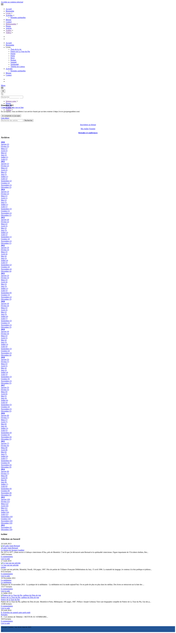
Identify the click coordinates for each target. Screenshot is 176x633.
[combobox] (12, 97)
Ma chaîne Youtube (88, 129)
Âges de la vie (16, 49)
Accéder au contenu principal (12, 2)
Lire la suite (5, 559)
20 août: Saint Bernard (9, 548)
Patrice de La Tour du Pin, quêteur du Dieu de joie (20, 597)
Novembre (6, 185)
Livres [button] (8, 13)
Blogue (8, 20)
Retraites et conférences (88, 133)
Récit (12, 58)
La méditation (6, 580)
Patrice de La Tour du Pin (20, 51)
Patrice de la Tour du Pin (10, 600)
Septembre (6, 181)
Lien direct (5, 118)
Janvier (5, 144)
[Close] (3, 91)
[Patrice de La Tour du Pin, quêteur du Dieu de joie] (21, 595)
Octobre (5, 183)
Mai (4, 153)
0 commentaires (7, 557)
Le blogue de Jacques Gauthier (12, 550)
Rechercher (28, 120)
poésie (3, 567)
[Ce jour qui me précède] (10, 563)
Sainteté (14, 62)
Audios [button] (9, 30)
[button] (88, 4)
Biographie (10, 11)
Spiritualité (15, 64)
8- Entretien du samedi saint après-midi (15, 612)
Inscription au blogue (88, 125)
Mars (4, 149)
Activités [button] (9, 69)
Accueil (9, 9)
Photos (8, 26)
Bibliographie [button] (11, 24)
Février (5, 146)
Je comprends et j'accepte (11, 116)
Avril (4, 151)
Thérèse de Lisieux (18, 67)
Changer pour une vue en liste (12, 107)
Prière (13, 56)
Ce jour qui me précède (10, 565)
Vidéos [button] (8, 33)
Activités (9, 15)
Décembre (6, 187)
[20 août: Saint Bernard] (10, 546)
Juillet (4, 157)
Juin (4, 155)
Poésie (13, 54)
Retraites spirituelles (18, 18)
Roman (13, 60)
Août (4, 159)
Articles (9, 28)
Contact (9, 22)
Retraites (4, 615)
